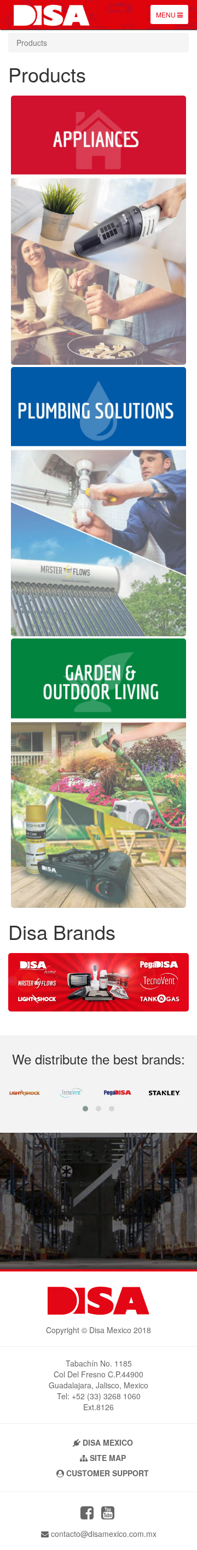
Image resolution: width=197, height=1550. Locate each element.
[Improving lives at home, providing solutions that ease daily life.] (98, 361)
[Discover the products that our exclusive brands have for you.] (98, 1008)
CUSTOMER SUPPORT (106, 1473)
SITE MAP (107, 1457)
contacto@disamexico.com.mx (103, 1533)
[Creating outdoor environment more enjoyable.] (98, 904)
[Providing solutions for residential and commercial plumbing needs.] (98, 633)
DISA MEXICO (106, 1442)
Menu (172, 17)
